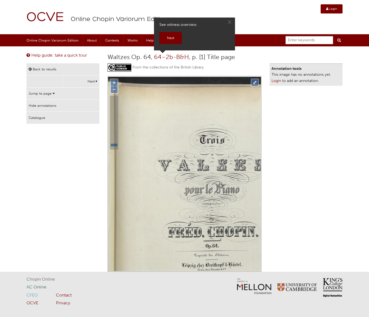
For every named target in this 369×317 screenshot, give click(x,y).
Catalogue (37, 118)
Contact (64, 295)
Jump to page (41, 93)
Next (92, 81)
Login (332, 9)
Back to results (44, 69)
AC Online (36, 287)
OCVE (45, 18)
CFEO (32, 295)
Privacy (63, 302)
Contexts (112, 40)
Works (133, 40)
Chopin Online (40, 279)
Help (150, 40)
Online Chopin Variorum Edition (119, 19)
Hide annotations (42, 106)
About (92, 40)
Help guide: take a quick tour (58, 55)
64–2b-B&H (171, 57)
